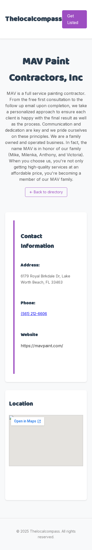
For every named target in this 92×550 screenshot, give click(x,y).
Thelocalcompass (33, 19)
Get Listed (72, 19)
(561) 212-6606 (34, 313)
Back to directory (46, 192)
